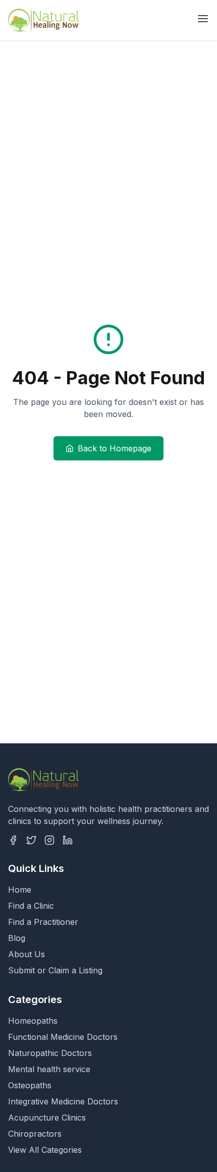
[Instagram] (49, 840)
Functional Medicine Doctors (63, 1037)
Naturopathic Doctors (50, 1053)
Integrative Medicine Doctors (63, 1101)
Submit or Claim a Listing (55, 970)
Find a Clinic (31, 906)
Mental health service (49, 1069)
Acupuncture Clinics (47, 1117)
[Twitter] (31, 840)
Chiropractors (35, 1134)
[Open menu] (203, 19)
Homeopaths (33, 1021)
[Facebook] (13, 840)
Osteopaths (29, 1085)
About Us (26, 954)
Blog (16, 938)
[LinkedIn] (68, 840)
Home (19, 890)
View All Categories (45, 1150)
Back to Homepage (114, 448)
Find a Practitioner (43, 922)
